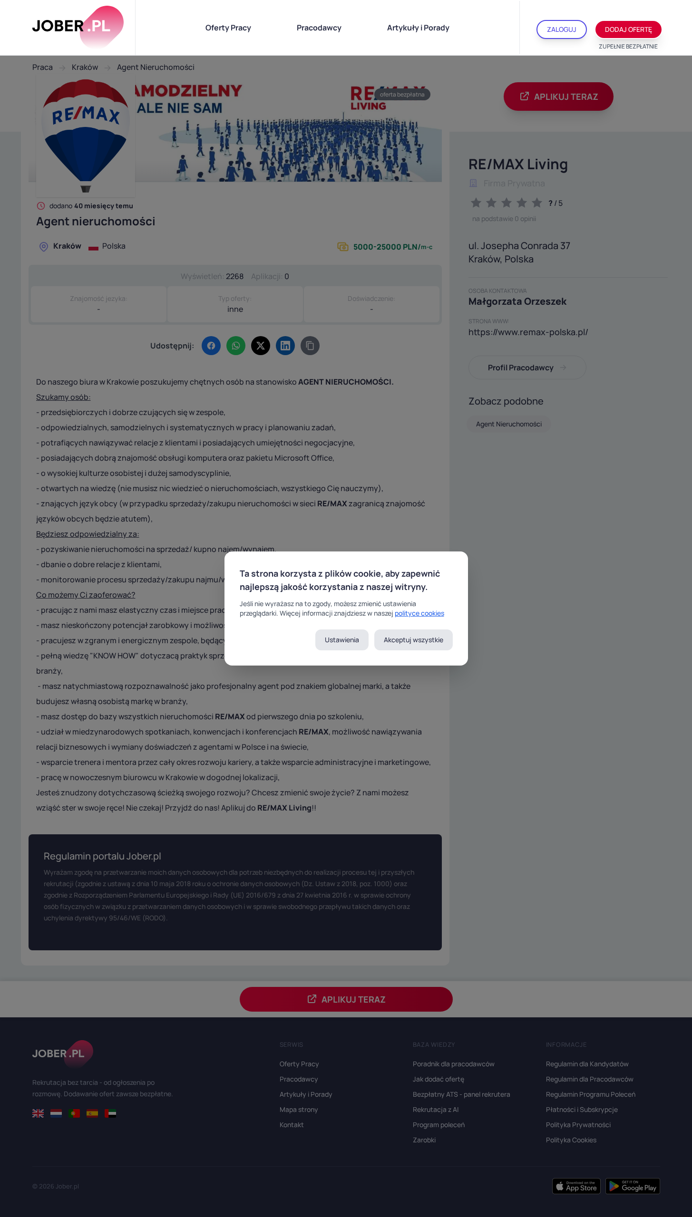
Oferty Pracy (228, 27)
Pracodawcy (319, 27)
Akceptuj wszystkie (413, 639)
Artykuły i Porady (418, 27)
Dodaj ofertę (628, 29)
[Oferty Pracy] (78, 27)
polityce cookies (419, 613)
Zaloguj (561, 29)
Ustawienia (342, 639)
